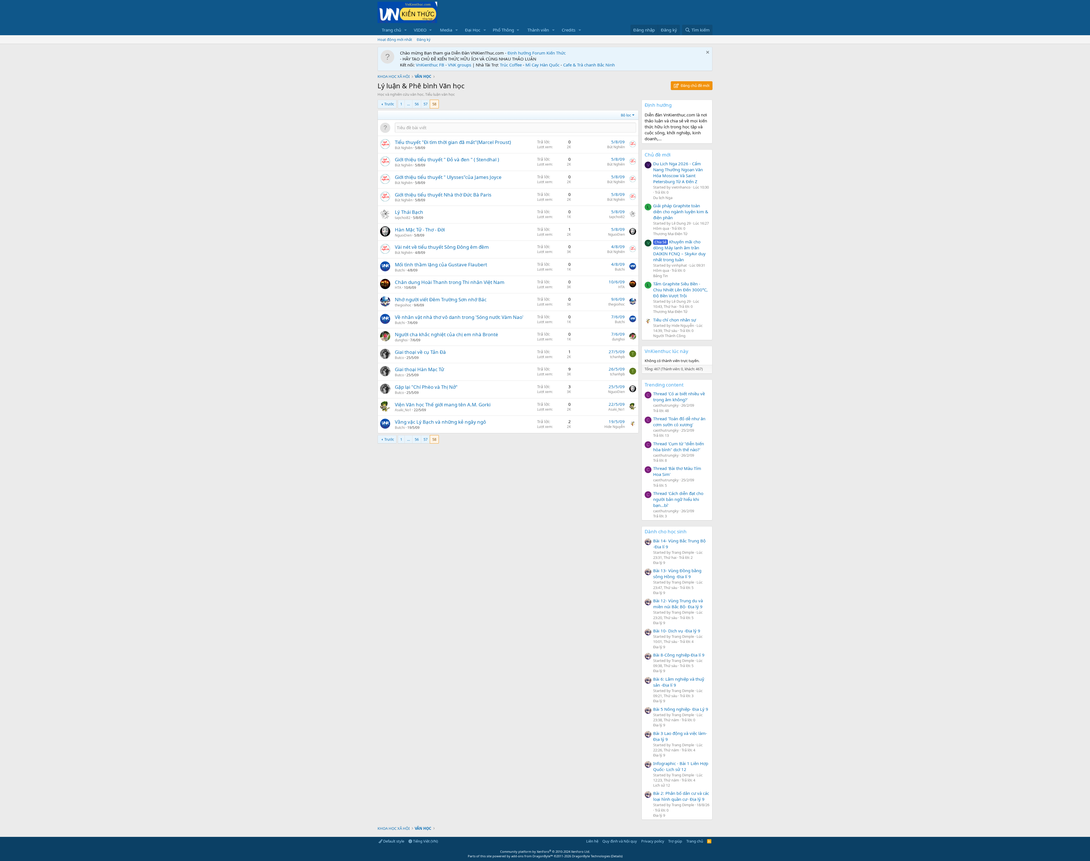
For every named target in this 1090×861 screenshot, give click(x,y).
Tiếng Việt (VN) (425, 841)
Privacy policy (652, 841)
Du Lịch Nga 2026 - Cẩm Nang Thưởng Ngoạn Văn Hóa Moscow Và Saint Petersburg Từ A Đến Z (678, 172)
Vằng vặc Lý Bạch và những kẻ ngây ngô (440, 422)
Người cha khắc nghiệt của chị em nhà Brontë (446, 334)
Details (617, 856)
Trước (389, 103)
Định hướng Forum (526, 53)
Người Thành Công (669, 335)
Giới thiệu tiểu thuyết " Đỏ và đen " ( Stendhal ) (447, 159)
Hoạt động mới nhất (395, 39)
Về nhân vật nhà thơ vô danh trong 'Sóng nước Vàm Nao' (459, 317)
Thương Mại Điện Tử (670, 233)
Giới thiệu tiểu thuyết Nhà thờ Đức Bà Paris (443, 194)
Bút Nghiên (403, 147)
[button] (406, 30)
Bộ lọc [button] (626, 115)
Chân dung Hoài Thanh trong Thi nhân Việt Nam (449, 282)
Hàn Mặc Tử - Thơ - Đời (420, 229)
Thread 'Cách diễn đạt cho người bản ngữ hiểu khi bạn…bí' (678, 499)
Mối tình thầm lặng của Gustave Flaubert (441, 264)
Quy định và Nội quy (619, 841)
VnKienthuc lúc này (666, 351)
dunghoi (401, 340)
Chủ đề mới (657, 154)
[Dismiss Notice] (707, 53)
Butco (399, 357)
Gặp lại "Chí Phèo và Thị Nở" (426, 387)
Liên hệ (592, 841)
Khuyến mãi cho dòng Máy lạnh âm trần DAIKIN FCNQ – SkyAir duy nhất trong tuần (679, 250)
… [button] (408, 103)
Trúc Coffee (511, 65)
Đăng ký (424, 39)
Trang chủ (391, 30)
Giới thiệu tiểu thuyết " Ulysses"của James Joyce (448, 177)
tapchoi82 (402, 217)
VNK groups (459, 65)
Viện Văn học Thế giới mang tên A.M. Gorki (443, 404)
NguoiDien (403, 235)
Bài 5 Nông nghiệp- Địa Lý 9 (680, 709)
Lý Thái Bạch (409, 212)
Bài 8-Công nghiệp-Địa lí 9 (679, 655)
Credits (568, 30)
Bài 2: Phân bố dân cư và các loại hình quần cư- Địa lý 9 (681, 796)
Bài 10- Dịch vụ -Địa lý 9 (676, 631)
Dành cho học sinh (666, 531)
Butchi (400, 270)
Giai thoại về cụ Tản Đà (420, 352)
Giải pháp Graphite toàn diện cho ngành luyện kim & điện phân (680, 211)
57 (425, 103)
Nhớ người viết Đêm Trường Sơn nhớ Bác (441, 299)
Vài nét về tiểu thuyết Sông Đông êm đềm (442, 247)
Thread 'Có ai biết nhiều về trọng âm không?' (679, 396)
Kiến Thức (556, 53)
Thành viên (538, 30)
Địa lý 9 (659, 562)
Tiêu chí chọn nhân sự (674, 320)
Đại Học (472, 30)
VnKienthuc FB (430, 65)
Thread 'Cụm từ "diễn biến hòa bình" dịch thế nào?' (678, 446)
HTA (398, 287)
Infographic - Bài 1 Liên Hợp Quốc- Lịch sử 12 (680, 766)
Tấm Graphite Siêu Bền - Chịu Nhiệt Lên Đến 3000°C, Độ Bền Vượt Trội (680, 289)
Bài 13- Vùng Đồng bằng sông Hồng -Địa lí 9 (677, 573)
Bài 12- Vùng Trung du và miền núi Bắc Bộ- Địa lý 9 (678, 603)
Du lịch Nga (662, 197)
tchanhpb (617, 356)
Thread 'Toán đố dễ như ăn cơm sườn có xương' (679, 421)
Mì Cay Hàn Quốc (542, 65)
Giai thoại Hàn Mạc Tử (419, 369)
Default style (393, 841)
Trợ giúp (675, 841)
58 (434, 103)
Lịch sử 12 (661, 785)
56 (417, 103)
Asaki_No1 (403, 409)
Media (446, 30)
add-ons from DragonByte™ (532, 856)
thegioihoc (403, 305)
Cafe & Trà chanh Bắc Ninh (589, 65)
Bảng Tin (660, 275)
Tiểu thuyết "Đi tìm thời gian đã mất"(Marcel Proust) (453, 142)
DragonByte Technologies (591, 856)
